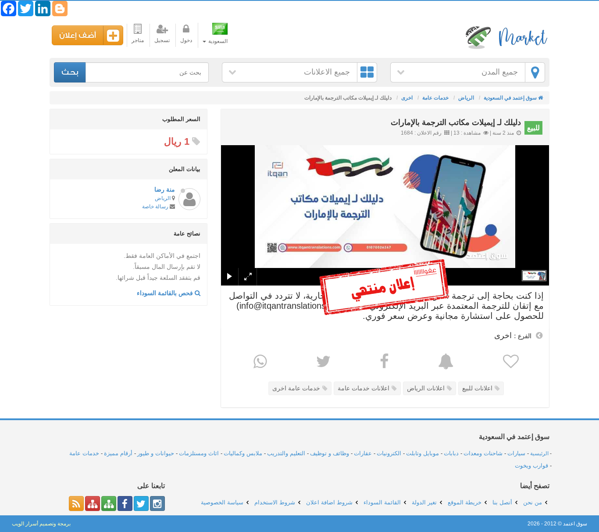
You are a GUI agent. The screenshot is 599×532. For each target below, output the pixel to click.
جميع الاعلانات (327, 72)
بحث (69, 72)
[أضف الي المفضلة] (510, 361)
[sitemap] (108, 503)
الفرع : (522, 335)
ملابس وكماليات (243, 453)
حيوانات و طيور (155, 453)
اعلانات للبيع (477, 388)
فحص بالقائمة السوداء (166, 292)
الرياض (163, 198)
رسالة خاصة (155, 207)
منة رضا (164, 189)
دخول (186, 40)
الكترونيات (389, 453)
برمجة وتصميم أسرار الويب (41, 524)
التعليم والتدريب (286, 453)
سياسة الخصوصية (222, 502)
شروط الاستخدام (274, 502)
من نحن (532, 502)
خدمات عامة (84, 453)
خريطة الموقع (464, 502)
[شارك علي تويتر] (322, 361)
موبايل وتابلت (422, 453)
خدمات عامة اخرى (296, 388)
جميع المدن (499, 72)
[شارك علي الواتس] (259, 361)
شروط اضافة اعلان (329, 502)
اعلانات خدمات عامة (363, 388)
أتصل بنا (502, 502)
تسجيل (162, 40)
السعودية (217, 41)
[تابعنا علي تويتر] (141, 503)
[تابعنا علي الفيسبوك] (125, 503)
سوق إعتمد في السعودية (505, 37)
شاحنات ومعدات (483, 453)
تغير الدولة (424, 502)
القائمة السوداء (382, 502)
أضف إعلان (77, 35)
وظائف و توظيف (329, 453)
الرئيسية (539, 453)
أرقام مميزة (118, 453)
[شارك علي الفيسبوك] (383, 361)
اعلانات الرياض (426, 388)
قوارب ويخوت (531, 465)
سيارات (516, 453)
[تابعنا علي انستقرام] (157, 503)
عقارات (363, 453)
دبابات (451, 453)
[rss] (76, 503)
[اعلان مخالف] (445, 361)
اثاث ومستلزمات (199, 453)
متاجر (138, 40)
